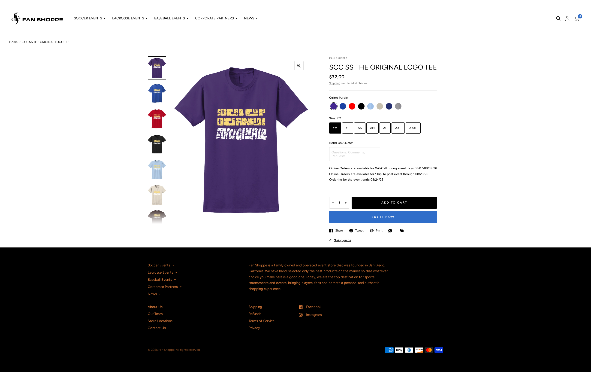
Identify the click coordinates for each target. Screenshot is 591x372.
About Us (155, 307)
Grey (398, 106)
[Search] (558, 18)
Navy (389, 106)
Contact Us (157, 328)
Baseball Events (169, 18)
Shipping (334, 83)
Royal (342, 106)
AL (385, 128)
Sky (370, 106)
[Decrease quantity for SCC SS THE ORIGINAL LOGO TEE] (332, 202)
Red (352, 106)
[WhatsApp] (391, 230)
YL (348, 128)
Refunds (255, 314)
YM (335, 128)
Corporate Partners (214, 18)
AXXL (413, 128)
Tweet (359, 230)
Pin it (379, 230)
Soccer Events (88, 18)
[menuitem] (89, 18)
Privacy (254, 328)
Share (339, 230)
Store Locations (160, 321)
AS (360, 128)
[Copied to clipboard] (403, 231)
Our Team (155, 314)
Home (13, 42)
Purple (333, 106)
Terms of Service (261, 321)
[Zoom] (299, 65)
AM (372, 128)
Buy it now (383, 217)
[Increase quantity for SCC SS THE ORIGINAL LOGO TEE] (345, 202)
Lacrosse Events (128, 18)
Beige (379, 106)
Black (361, 106)
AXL (398, 128)
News (249, 18)
